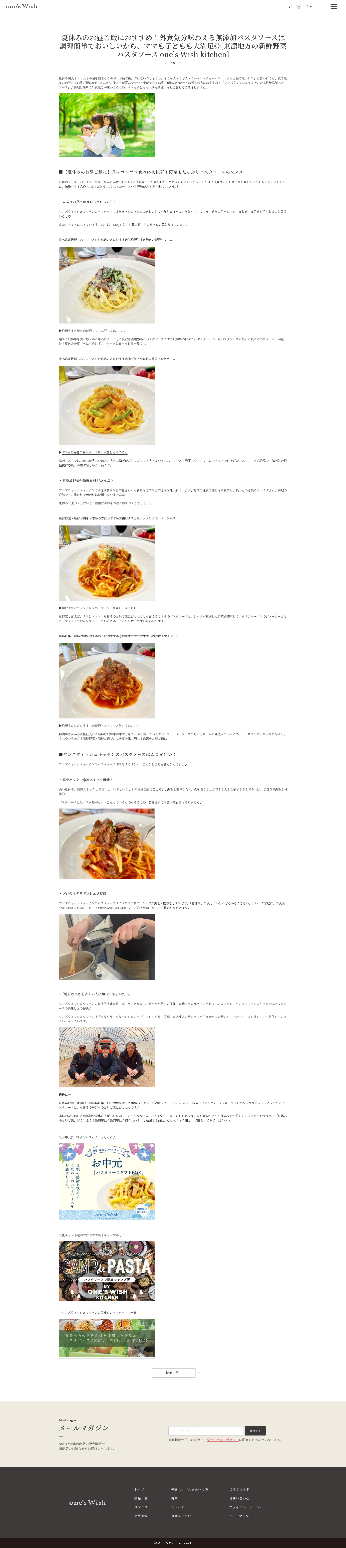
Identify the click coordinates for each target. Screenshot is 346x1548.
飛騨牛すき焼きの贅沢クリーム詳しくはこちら (93, 330)
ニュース (177, 1507)
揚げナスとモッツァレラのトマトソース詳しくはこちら (99, 608)
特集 (174, 1498)
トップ (139, 1489)
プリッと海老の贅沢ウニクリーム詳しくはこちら (95, 452)
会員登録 (141, 1516)
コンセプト (142, 1507)
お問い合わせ (239, 1498)
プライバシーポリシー (223, 1440)
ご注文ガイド (239, 1489)
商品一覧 (141, 1498)
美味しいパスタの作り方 (189, 1489)
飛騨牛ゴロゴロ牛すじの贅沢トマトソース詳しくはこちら (101, 725)
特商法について (183, 1516)
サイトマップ (239, 1516)
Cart (312, 6)
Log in (290, 6)
